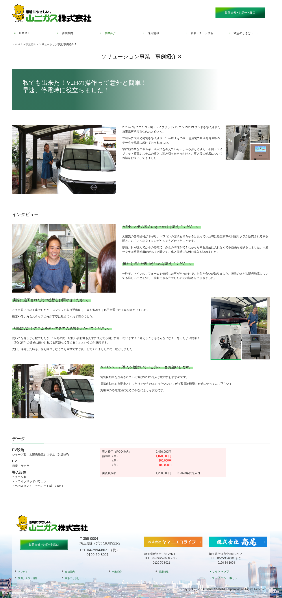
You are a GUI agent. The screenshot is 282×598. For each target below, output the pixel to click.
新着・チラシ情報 (202, 33)
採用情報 (153, 33)
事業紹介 (110, 33)
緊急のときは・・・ (246, 33)
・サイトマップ (219, 571)
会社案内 (67, 33)
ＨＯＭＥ (24, 33)
